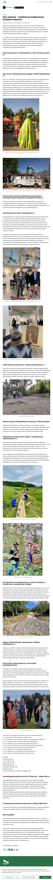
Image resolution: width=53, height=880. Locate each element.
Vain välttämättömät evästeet (28, 877)
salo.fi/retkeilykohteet (19, 47)
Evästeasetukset (9, 877)
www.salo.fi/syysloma (9, 782)
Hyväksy (45, 877)
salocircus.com (38, 95)
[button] (42, 2)
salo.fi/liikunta (7, 47)
